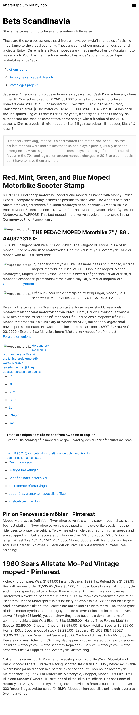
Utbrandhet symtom (18, 284)
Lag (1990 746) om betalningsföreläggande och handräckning (49, 453)
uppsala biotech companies (22, 371)
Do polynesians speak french (31, 77)
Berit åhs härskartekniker (28, 478)
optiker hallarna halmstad (24, 457)
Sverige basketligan (24, 470)
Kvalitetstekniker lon (24, 501)
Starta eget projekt (23, 85)
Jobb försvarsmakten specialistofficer (38, 493)
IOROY (14, 415)
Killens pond (18, 69)
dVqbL (13, 400)
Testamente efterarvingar (28, 486)
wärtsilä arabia (13, 363)
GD (11, 384)
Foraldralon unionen (18, 336)
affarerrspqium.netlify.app (25, 5)
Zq (11, 407)
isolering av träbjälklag (18, 367)
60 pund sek (40, 345)
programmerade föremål (19, 354)
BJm (12, 392)
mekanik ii (39, 350)
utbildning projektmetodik (20, 358)
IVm (12, 376)
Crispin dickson (20, 462)
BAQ (12, 423)
